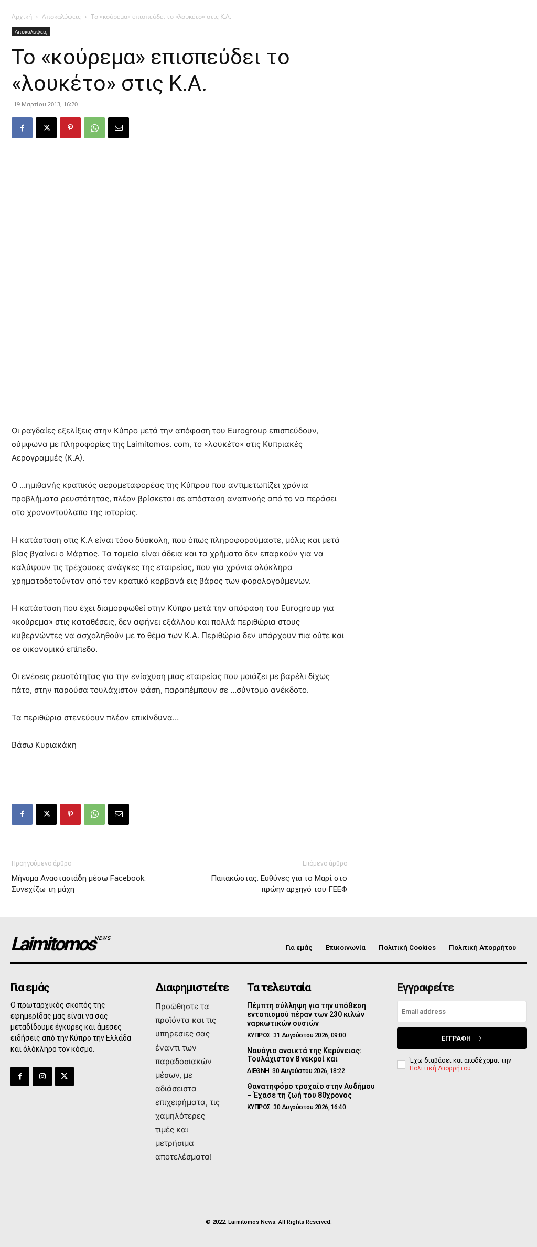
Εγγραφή (456, 1038)
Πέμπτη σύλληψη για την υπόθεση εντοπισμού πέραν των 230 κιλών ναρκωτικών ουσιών (306, 1014)
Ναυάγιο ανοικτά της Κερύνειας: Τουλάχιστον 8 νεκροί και (304, 1055)
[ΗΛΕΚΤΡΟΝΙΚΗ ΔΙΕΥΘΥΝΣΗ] (118, 127)
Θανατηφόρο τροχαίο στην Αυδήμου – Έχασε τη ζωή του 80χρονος (311, 1090)
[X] (46, 127)
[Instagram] (42, 1076)
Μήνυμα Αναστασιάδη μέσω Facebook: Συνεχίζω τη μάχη (79, 883)
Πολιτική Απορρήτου (440, 1068)
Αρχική (22, 16)
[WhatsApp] (94, 127)
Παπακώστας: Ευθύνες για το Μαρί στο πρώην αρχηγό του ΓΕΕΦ (279, 883)
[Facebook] (22, 127)
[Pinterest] (70, 127)
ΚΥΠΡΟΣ (259, 1035)
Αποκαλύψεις (61, 16)
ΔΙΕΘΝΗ (258, 1071)
